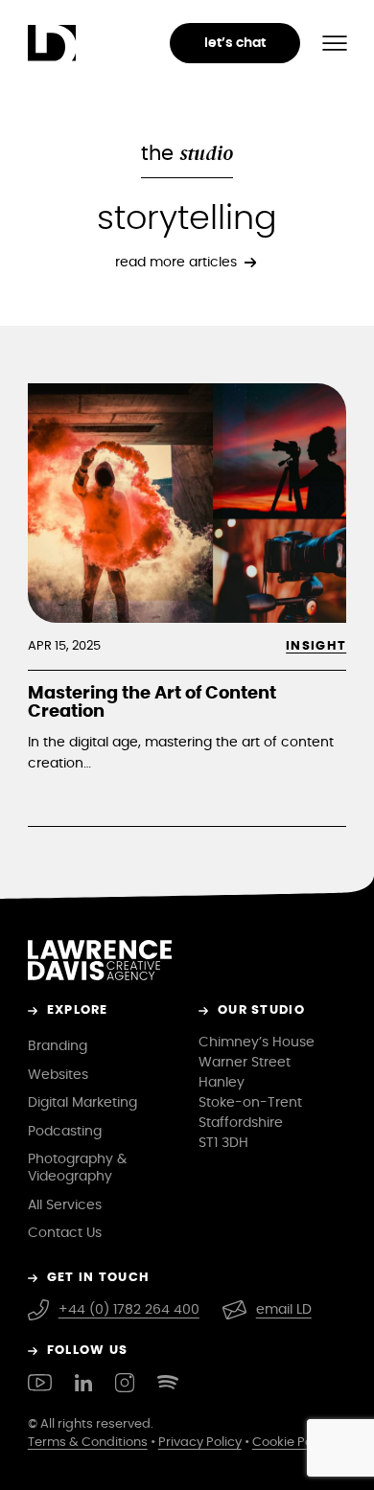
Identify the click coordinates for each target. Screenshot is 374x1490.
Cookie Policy (292, 1442)
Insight (316, 646)
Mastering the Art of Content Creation (152, 703)
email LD (284, 1310)
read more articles (176, 262)
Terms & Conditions (88, 1442)
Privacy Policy (200, 1442)
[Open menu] (334, 43)
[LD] (52, 43)
